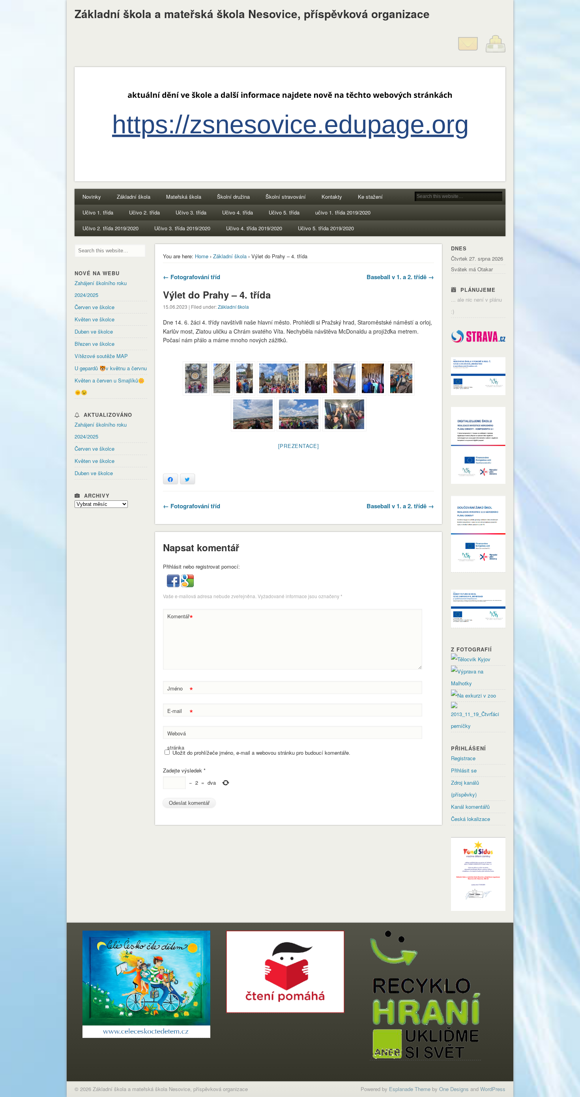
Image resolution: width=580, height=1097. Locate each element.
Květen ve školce (94, 319)
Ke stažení (370, 196)
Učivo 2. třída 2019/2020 (110, 228)
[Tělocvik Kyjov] (470, 659)
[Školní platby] (495, 51)
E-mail (180, 712)
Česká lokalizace (470, 819)
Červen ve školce (94, 307)
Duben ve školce (94, 331)
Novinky (91, 196)
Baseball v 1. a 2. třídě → (400, 276)
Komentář (180, 617)
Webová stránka (176, 740)
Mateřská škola (183, 196)
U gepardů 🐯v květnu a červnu (111, 368)
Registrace (463, 758)
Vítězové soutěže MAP (101, 356)
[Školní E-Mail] (468, 51)
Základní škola (133, 196)
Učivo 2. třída (144, 212)
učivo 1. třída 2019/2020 (342, 212)
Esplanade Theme (409, 1089)
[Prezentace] (298, 446)
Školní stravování (286, 196)
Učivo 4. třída (237, 212)
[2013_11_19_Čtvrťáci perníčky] (478, 725)
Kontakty (332, 196)
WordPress (492, 1089)
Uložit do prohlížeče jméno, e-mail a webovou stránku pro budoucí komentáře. (261, 752)
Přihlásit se (464, 770)
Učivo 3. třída (191, 212)
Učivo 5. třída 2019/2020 (326, 228)
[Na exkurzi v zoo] (473, 695)
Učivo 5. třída (284, 212)
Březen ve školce (94, 343)
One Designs (454, 1089)
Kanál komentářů (470, 806)
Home (201, 256)
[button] (174, 585)
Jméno (180, 689)
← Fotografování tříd (191, 276)
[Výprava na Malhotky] (478, 683)
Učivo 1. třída (97, 212)
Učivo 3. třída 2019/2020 (182, 228)
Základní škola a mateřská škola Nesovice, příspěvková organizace (252, 14)
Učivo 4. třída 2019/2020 (254, 228)
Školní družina (233, 196)
